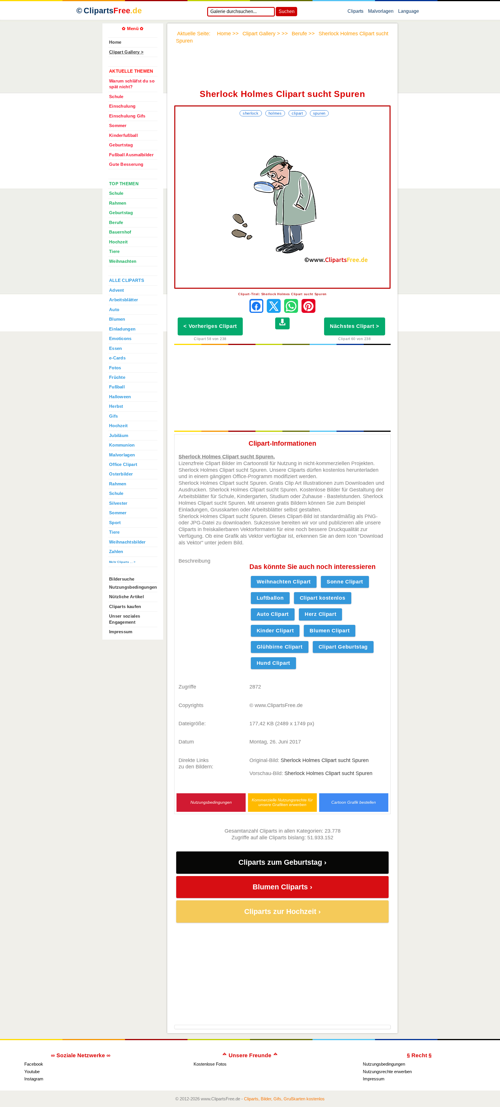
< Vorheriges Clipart (210, 326)
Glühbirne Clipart (280, 647)
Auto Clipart (273, 614)
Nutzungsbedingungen (211, 802)
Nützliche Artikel (126, 596)
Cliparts (113, 10)
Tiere (114, 251)
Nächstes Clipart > (354, 326)
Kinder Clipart (275, 631)
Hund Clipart (273, 663)
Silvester (118, 503)
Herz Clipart (320, 614)
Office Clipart (123, 464)
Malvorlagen (381, 12)
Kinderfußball (123, 135)
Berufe (116, 222)
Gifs (113, 416)
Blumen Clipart (330, 631)
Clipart (297, 113)
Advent (116, 290)
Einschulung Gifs (127, 116)
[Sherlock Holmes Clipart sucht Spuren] (282, 203)
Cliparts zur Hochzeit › (282, 911)
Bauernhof (120, 232)
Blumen (117, 319)
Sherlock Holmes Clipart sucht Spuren (325, 760)
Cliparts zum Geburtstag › (282, 862)
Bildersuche (121, 579)
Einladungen (122, 329)
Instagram (33, 1078)
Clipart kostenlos (322, 598)
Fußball (117, 387)
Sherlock (251, 113)
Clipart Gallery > (126, 52)
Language (408, 12)
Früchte (117, 377)
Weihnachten (122, 261)
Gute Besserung (126, 164)
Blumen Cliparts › (282, 887)
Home (115, 42)
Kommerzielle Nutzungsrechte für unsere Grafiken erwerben (282, 802)
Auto (114, 309)
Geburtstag (121, 145)
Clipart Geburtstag (343, 647)
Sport (115, 522)
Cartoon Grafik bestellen (353, 802)
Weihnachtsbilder (127, 542)
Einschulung (122, 106)
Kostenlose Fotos (210, 1064)
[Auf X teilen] (274, 306)
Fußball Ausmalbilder (131, 155)
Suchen (287, 11)
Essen (115, 348)
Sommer (118, 125)
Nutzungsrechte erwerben (387, 1071)
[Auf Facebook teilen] (256, 306)
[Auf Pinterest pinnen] (308, 306)
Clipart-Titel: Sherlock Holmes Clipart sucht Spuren (282, 294)
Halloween (120, 396)
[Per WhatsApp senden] (291, 306)
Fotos (115, 368)
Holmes (275, 113)
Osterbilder (121, 474)
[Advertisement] (282, 70)
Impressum (121, 631)
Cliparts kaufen (125, 606)
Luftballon (270, 598)
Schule (116, 96)
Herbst (116, 406)
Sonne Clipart (345, 582)
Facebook (33, 1064)
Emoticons (120, 338)
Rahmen (117, 203)
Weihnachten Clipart (284, 582)
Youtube (32, 1071)
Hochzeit (118, 242)
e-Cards (117, 358)
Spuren (319, 113)
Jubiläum (118, 435)
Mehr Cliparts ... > (122, 561)
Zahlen (116, 551)
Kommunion (122, 445)
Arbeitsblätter (123, 300)
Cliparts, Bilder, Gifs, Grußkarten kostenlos (284, 1098)
